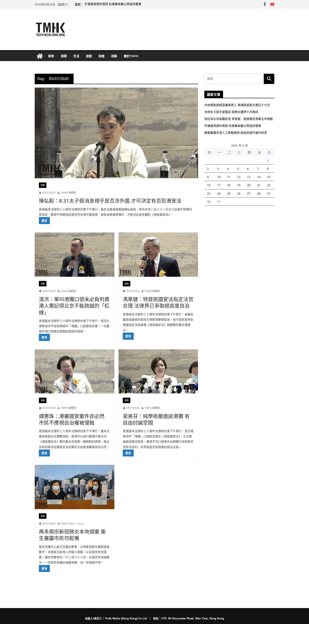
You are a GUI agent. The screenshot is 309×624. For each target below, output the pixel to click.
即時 (51, 56)
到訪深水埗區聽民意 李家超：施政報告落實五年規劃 (238, 119)
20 (248, 185)
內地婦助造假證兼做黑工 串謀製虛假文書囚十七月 (237, 105)
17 (219, 185)
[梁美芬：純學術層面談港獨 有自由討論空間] (158, 371)
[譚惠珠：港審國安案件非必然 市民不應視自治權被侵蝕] (74, 371)
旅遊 (89, 56)
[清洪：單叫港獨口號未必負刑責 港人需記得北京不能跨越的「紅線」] (74, 254)
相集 (114, 56)
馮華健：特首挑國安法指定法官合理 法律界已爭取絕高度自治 (158, 302)
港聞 (64, 56)
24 (219, 193)
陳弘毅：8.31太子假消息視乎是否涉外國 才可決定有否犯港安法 (110, 200)
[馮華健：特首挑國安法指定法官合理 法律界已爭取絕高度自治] (158, 254)
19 (238, 185)
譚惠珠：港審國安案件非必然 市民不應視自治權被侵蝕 (71, 419)
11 (228, 177)
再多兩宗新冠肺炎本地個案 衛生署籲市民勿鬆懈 (72, 534)
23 (208, 193)
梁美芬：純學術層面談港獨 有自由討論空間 (156, 419)
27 (248, 193)
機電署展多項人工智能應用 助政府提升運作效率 (235, 133)
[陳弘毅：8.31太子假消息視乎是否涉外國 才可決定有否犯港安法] (116, 133)
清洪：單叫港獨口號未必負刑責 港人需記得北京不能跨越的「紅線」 (74, 306)
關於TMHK (131, 56)
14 (258, 177)
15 (268, 177)
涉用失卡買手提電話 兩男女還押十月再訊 (231, 112)
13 (248, 177)
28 (258, 193)
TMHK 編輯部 (68, 192)
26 (238, 193)
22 (268, 185)
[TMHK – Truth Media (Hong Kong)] (40, 56)
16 (208, 185)
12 (238, 177)
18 (228, 185)
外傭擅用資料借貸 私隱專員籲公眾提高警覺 (113, 4)
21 (258, 185)
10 (219, 177)
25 (228, 193)
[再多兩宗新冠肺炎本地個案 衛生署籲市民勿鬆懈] (74, 487)
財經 (101, 56)
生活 (76, 56)
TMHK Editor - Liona (72, 523)
